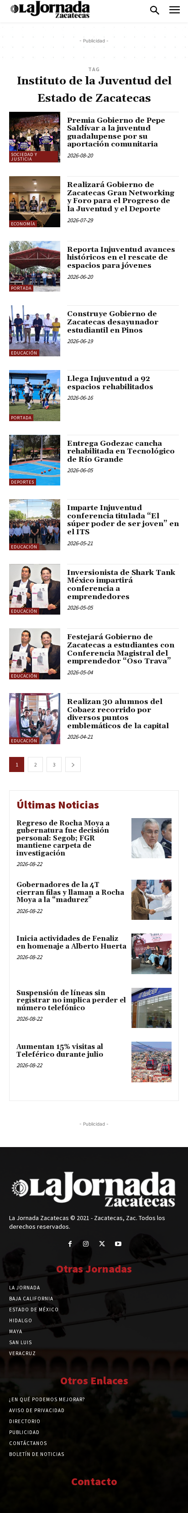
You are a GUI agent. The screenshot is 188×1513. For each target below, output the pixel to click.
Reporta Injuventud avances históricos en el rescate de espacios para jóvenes (121, 257)
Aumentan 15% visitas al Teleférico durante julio (59, 1051)
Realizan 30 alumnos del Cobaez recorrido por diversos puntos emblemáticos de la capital (118, 713)
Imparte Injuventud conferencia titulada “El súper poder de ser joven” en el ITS (123, 520)
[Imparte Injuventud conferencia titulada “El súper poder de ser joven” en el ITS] (34, 524)
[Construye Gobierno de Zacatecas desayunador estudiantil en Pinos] (34, 330)
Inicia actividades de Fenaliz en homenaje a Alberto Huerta (71, 942)
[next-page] (73, 764)
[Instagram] (86, 1244)
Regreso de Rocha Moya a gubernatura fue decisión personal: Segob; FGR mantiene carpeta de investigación (63, 838)
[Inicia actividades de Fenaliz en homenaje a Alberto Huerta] (151, 954)
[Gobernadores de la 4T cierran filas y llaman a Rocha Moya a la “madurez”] (151, 900)
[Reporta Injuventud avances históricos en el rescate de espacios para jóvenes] (34, 266)
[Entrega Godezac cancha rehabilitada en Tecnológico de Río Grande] (34, 460)
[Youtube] (118, 1244)
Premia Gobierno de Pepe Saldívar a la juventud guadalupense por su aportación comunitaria (116, 132)
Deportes (22, 482)
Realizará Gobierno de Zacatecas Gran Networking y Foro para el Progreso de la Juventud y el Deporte (120, 197)
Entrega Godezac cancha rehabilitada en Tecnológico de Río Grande (121, 451)
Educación (24, 353)
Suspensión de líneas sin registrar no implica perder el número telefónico (71, 1000)
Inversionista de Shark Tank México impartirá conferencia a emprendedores (121, 584)
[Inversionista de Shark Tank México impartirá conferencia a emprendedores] (34, 589)
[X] (102, 1244)
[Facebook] (70, 1244)
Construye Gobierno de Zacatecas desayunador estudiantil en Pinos (112, 321)
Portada (21, 288)
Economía (23, 224)
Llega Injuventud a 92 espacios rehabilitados (110, 382)
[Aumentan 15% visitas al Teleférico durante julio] (151, 1062)
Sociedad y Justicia (24, 156)
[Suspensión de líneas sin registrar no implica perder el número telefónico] (151, 1008)
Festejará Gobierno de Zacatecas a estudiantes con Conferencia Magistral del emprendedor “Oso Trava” (120, 649)
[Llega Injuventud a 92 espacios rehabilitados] (34, 395)
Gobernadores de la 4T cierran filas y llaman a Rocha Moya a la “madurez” (70, 892)
